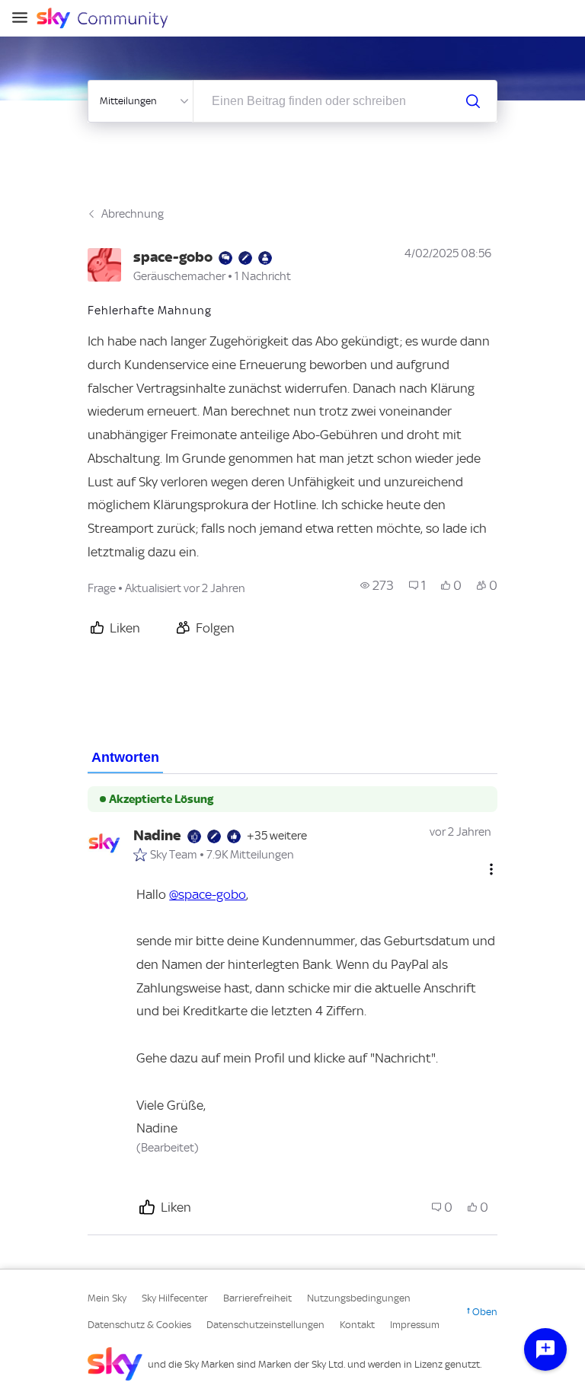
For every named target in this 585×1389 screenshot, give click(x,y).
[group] (377, 585)
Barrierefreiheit (257, 1298)
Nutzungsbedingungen (359, 1298)
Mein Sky (107, 1298)
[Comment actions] (491, 869)
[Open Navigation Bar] (24, 18)
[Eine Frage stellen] (545, 1349)
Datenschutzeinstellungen (265, 1324)
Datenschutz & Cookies (139, 1324)
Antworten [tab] (125, 757)
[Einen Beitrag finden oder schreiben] (473, 101)
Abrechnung (132, 214)
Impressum (415, 1324)
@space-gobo (207, 894)
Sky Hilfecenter (175, 1298)
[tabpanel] (292, 1004)
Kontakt (357, 1324)
